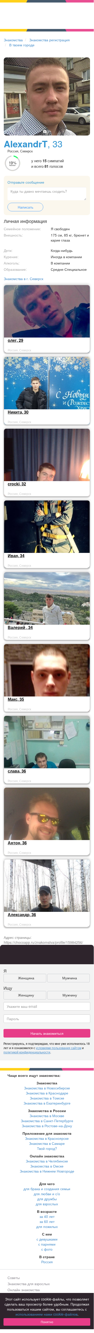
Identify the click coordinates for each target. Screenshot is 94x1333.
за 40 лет (47, 1216)
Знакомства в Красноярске (47, 1138)
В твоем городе (21, 44)
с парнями (47, 1244)
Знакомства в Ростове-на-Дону (47, 1125)
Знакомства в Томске (47, 1098)
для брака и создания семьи (47, 1188)
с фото (46, 1249)
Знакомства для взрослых (29, 1283)
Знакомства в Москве (47, 1115)
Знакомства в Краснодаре (47, 1092)
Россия (47, 1261)
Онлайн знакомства (24, 1289)
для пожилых (47, 1226)
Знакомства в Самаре (47, 1143)
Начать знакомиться (47, 1033)
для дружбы (47, 1198)
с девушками (47, 1239)
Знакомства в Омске (47, 1166)
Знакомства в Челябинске (47, 1160)
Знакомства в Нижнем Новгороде (47, 1171)
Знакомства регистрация (49, 39)
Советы (14, 1277)
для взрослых (47, 1203)
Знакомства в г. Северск (23, 278)
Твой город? (47, 1148)
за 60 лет (47, 1221)
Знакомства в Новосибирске (47, 1087)
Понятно (47, 1322)
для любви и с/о (47, 1193)
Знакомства (13, 39)
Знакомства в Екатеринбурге (47, 1103)
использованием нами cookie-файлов (47, 1314)
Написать (25, 207)
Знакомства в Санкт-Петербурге (47, 1120)
